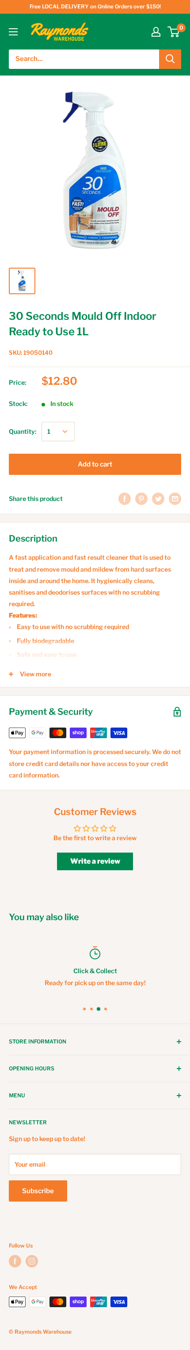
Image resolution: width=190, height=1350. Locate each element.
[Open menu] (13, 31)
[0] (173, 32)
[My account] (156, 32)
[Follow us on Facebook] (15, 1261)
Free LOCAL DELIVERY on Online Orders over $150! (95, 6)
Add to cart (95, 464)
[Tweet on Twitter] (158, 499)
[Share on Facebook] (124, 499)
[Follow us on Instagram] (32, 1261)
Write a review (95, 861)
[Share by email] (175, 499)
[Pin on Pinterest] (141, 499)
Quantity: (22, 431)
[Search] (170, 59)
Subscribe (38, 1191)
